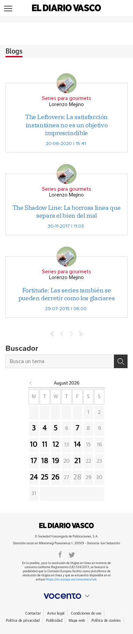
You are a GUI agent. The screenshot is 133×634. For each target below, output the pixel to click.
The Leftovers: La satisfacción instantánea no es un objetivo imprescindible (66, 125)
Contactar (33, 613)
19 (55, 461)
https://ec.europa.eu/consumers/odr (71, 579)
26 (55, 477)
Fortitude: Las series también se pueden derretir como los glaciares (66, 294)
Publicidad (54, 620)
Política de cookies (106, 620)
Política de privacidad (23, 620)
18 (44, 461)
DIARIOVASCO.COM (66, 525)
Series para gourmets (66, 98)
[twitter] (72, 554)
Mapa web (77, 620)
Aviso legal (55, 613)
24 (34, 477)
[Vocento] (66, 596)
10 (34, 444)
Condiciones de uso (86, 613)
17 (34, 461)
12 (56, 444)
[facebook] (60, 554)
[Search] (121, 361)
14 (77, 444)
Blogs (14, 51)
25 (44, 477)
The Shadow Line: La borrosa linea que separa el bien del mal (67, 211)
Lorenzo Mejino (66, 104)
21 (77, 461)
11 (44, 444)
